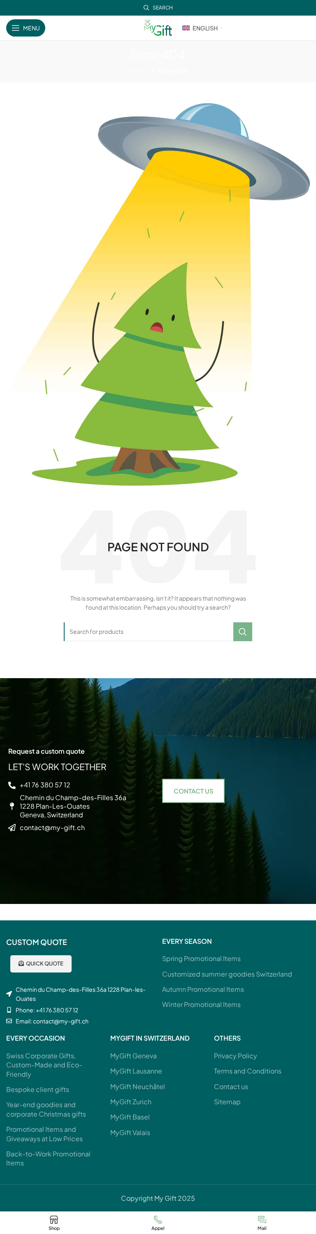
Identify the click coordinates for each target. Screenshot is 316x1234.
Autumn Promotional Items (203, 989)
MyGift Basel (130, 1116)
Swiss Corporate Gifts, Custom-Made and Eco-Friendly (44, 1064)
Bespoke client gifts (37, 1089)
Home (138, 71)
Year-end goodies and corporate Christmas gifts (46, 1109)
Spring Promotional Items (201, 958)
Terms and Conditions (247, 1071)
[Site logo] (158, 27)
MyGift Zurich (130, 1101)
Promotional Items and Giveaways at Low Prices (44, 1133)
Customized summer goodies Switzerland (227, 974)
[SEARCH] (242, 631)
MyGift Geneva (133, 1055)
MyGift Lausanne (136, 1071)
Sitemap (227, 1101)
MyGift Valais (130, 1132)
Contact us (231, 1086)
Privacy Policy (235, 1055)
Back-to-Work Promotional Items (48, 1158)
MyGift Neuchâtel (137, 1086)
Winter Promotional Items (201, 1004)
